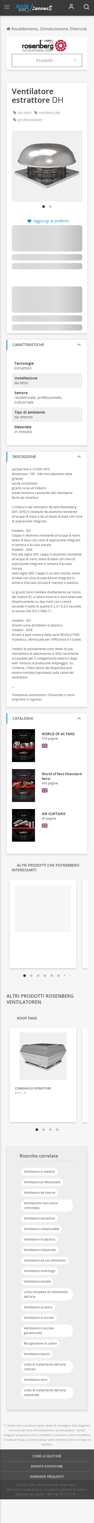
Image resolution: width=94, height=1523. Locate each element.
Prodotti (44, 60)
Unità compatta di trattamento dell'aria (46, 1294)
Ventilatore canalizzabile (41, 1229)
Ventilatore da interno (39, 1192)
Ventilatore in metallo (39, 1171)
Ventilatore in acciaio (39, 1317)
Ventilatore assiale (37, 1281)
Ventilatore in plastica (39, 1239)
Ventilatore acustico (38, 1307)
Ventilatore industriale (40, 1250)
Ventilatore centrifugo (39, 1271)
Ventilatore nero (35, 1379)
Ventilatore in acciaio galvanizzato (39, 1330)
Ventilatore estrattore (39, 1218)
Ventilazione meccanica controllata (41, 1205)
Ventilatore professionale (42, 1182)
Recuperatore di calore (40, 1343)
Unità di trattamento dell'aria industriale (45, 1392)
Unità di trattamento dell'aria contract (45, 1366)
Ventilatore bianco (37, 1354)
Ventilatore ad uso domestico (45, 1260)
